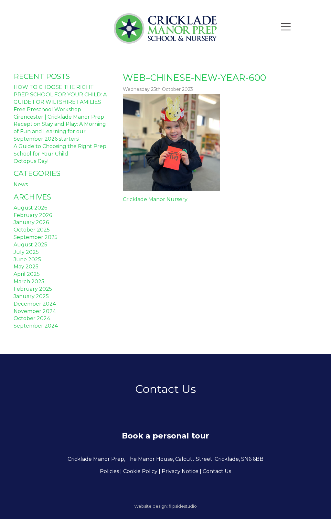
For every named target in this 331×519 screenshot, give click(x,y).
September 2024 (36, 326)
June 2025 (27, 259)
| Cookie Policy (138, 471)
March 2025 (29, 281)
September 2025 (36, 237)
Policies (109, 471)
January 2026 (31, 222)
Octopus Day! (31, 161)
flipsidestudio (183, 506)
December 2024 (35, 304)
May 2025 (26, 267)
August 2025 (30, 245)
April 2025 (27, 274)
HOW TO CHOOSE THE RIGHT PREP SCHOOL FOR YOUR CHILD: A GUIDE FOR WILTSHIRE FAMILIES (60, 94)
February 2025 (33, 289)
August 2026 (30, 208)
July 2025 (26, 252)
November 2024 (35, 311)
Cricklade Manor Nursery (155, 199)
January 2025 (31, 296)
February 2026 (33, 215)
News (21, 184)
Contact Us (217, 471)
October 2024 (32, 318)
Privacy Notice (180, 471)
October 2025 (32, 230)
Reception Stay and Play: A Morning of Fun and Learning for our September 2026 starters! (60, 131)
